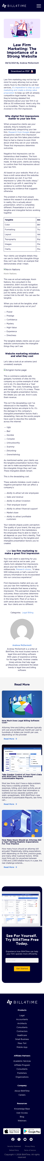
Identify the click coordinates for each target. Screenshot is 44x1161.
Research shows (23, 569)
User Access (22, 1113)
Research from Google (18, 132)
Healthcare (22, 1035)
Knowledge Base (22, 1109)
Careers (22, 1095)
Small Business (22, 1039)
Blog (22, 1117)
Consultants (22, 1027)
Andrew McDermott (22, 645)
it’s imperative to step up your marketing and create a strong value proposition (22, 90)
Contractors (22, 1031)
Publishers (22, 1073)
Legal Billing (27, 613)
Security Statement (14, 1146)
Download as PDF (20, 71)
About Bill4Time (22, 1091)
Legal (22, 1015)
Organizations (22, 1077)
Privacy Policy (30, 1146)
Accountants (22, 1019)
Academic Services (22, 1061)
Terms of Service (30, 1150)
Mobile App (22, 1047)
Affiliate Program (22, 1065)
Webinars (22, 1121)
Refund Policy (14, 1150)
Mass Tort (22, 1043)
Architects (22, 1023)
